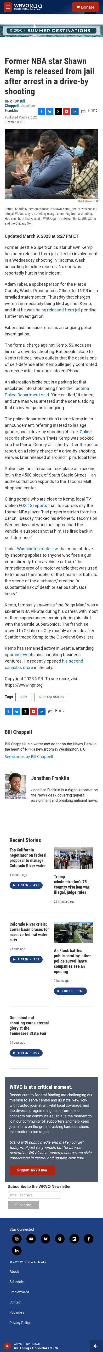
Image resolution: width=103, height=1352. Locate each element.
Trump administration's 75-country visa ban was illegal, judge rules (72, 884)
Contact (16, 1302)
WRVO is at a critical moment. (41, 1087)
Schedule (17, 1282)
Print (92, 110)
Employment (19, 1292)
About (14, 1271)
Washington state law (37, 548)
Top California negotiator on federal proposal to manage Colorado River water (28, 857)
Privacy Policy (20, 1323)
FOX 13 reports (33, 505)
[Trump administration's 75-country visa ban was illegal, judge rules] (73, 858)
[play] (7, 1346)
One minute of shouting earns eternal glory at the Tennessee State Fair (29, 1025)
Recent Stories (25, 840)
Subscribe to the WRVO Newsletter (39, 1187)
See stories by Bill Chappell (29, 756)
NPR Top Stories (51, 697)
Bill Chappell (15, 103)
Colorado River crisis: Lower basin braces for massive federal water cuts (29, 932)
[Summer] (51, 30)
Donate (87, 7)
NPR (23, 697)
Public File (17, 1312)
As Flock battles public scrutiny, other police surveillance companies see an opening (72, 961)
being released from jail (58, 309)
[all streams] (96, 1346)
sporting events (20, 654)
